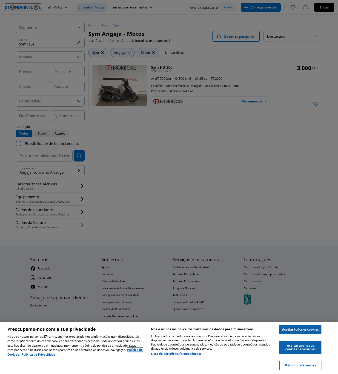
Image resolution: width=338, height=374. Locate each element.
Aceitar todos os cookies (300, 329)
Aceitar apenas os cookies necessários (300, 347)
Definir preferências (300, 365)
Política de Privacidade (38, 354)
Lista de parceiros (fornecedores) (176, 354)
